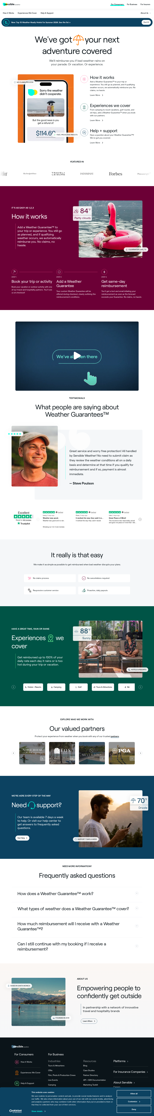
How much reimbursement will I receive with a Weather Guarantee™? (68, 926)
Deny (134, 1109)
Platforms (119, 1061)
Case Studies (89, 1070)
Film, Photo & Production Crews (62, 1075)
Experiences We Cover (27, 13)
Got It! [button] (146, 22)
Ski (128, 687)
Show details (37, 1111)
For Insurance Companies (129, 1071)
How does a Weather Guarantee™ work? (55, 893)
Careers (116, 1087)
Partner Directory (90, 1075)
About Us (144, 13)
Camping (57, 687)
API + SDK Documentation (94, 1080)
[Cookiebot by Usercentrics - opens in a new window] (15, 1111)
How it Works (8, 13)
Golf (80, 687)
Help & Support (47, 13)
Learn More (96, 95)
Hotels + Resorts (34, 687)
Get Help (21, 838)
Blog (85, 1066)
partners (115, 736)
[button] (13, 753)
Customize (132, 1101)
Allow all (134, 1094)
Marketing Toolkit (90, 1085)
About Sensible (122, 1082)
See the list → (65, 22)
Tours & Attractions (104, 687)
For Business (132, 4)
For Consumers (117, 4)
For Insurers (145, 4)
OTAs (50, 1070)
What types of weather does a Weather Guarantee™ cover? (73, 908)
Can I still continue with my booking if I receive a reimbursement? (61, 946)
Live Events (53, 1080)
